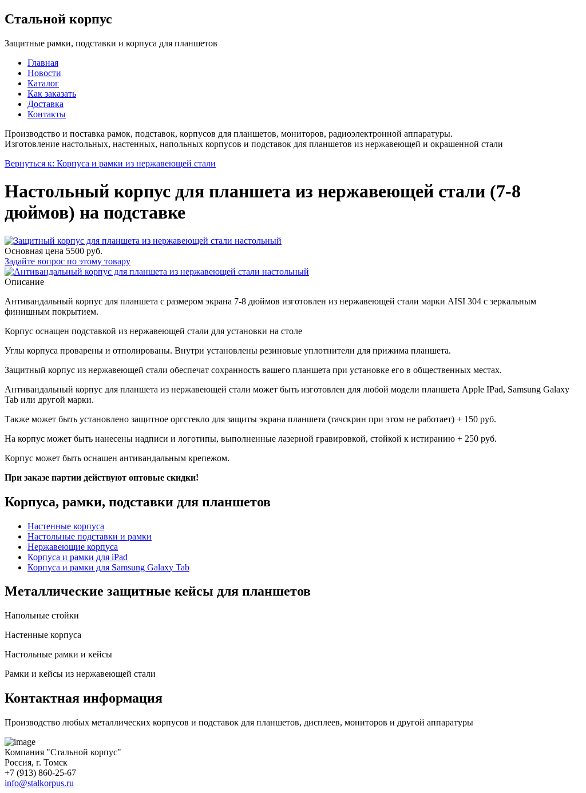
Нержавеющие (72, 547)
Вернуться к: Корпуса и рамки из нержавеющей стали (110, 163)
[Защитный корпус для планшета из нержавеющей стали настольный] (143, 240)
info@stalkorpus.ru (39, 783)
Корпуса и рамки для (77, 557)
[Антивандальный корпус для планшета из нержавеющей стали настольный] (157, 271)
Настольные (89, 536)
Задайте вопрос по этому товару (67, 261)
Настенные (65, 526)
